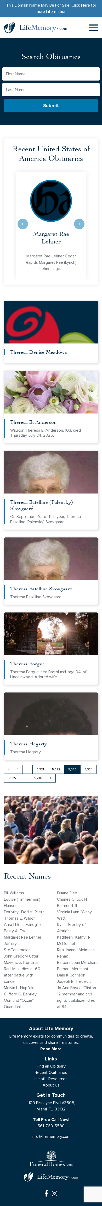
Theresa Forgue (27, 663)
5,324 (88, 769)
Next (79, 224)
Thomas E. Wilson (20, 918)
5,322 (56, 769)
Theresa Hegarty (28, 743)
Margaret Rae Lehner (51, 237)
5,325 (12, 778)
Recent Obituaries (51, 1072)
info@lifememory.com (51, 1136)
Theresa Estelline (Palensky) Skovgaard (41, 505)
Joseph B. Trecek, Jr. (75, 981)
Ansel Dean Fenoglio (22, 924)
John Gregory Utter (21, 956)
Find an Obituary (51, 1066)
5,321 (40, 769)
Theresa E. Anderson (33, 421)
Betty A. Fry (14, 930)
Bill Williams (14, 892)
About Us (51, 1085)
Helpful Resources (51, 1078)
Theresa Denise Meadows (38, 351)
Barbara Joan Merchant (77, 962)
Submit (51, 105)
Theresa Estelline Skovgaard (41, 588)
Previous (23, 224)
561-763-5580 (51, 1125)
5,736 (38, 778)
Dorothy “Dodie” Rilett (24, 911)
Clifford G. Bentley (20, 993)
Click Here (80, 5)
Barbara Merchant (72, 968)
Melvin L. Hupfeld (19, 987)
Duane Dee (67, 892)
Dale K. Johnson (71, 975)
